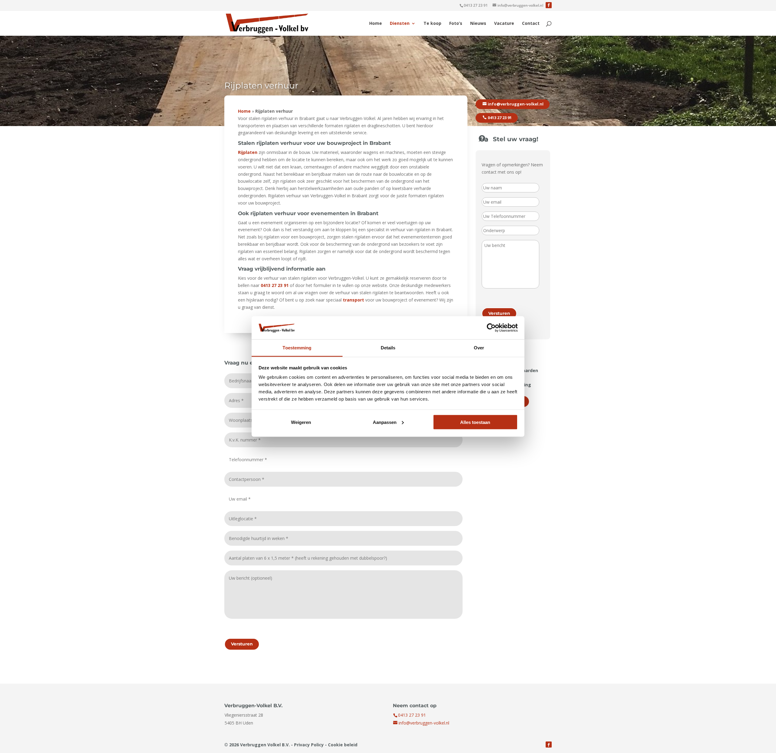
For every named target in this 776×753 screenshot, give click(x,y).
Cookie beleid (342, 745)
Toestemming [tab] (297, 347)
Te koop (432, 23)
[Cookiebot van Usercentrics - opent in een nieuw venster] (491, 327)
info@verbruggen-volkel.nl (516, 104)
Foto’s (455, 23)
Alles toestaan (475, 422)
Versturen (242, 644)
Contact (531, 23)
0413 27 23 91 (476, 5)
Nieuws (478, 23)
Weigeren (301, 422)
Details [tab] (388, 347)
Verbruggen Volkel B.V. (265, 745)
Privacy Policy (309, 745)
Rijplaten (247, 152)
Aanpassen (384, 422)
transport (353, 300)
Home (375, 23)
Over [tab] (479, 347)
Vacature (504, 23)
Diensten (400, 23)
